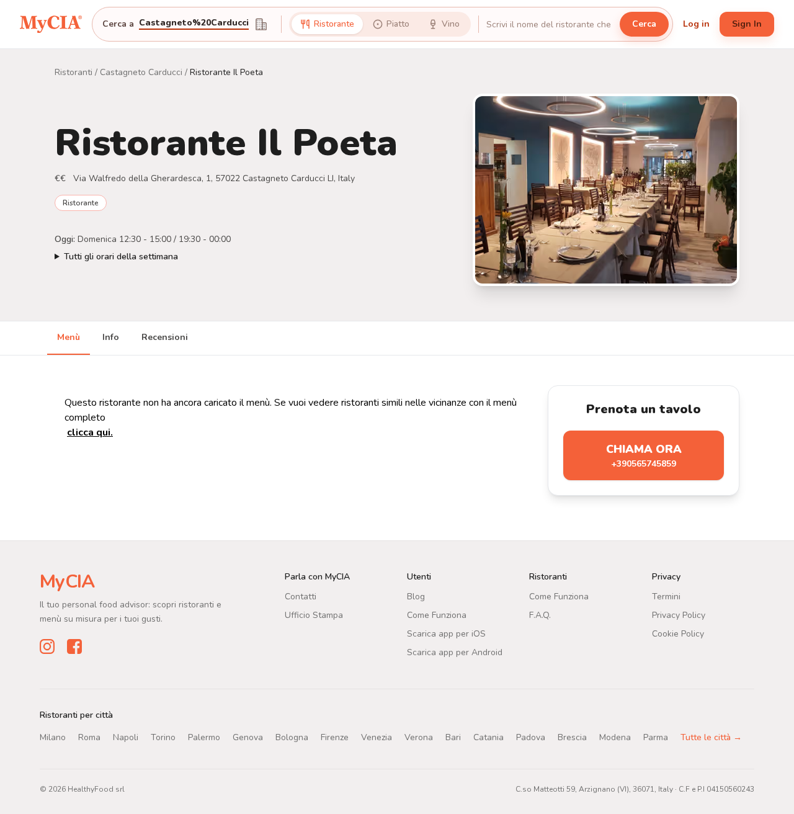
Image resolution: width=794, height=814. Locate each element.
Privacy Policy (678, 615)
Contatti (300, 596)
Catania (488, 737)
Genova (248, 737)
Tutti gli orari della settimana (121, 256)
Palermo (204, 737)
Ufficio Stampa (314, 615)
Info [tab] (110, 337)
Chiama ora (644, 456)
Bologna (291, 737)
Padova (530, 737)
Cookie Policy (678, 634)
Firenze (335, 737)
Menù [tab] (68, 337)
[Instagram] (47, 646)
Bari (453, 737)
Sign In (747, 24)
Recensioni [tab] (164, 337)
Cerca (644, 24)
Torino (163, 737)
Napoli (125, 737)
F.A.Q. (540, 615)
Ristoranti (73, 72)
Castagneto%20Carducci (194, 24)
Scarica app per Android (454, 652)
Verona (418, 737)
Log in (696, 24)
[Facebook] (74, 646)
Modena (615, 737)
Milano (53, 737)
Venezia (376, 737)
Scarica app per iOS (446, 634)
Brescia (572, 737)
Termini (666, 596)
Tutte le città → (711, 737)
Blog (416, 596)
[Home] (51, 24)
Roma (89, 737)
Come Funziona (436, 615)
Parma (655, 737)
